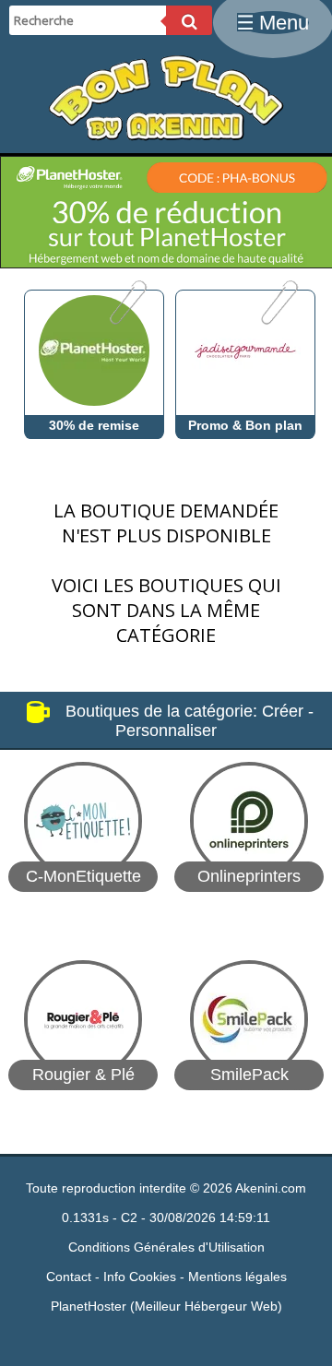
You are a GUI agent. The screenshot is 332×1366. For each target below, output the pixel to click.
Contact (68, 1276)
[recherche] (189, 20)
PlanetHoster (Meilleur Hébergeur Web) (166, 1306)
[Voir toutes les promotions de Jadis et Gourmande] (278, 320)
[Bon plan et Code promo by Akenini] (166, 136)
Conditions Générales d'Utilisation (166, 1247)
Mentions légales (237, 1276)
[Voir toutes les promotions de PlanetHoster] (126, 320)
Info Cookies (139, 1276)
